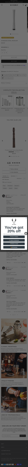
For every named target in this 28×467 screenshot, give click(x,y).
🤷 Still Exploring (14, 247)
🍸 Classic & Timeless (14, 236)
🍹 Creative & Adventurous (14, 240)
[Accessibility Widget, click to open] (25, 233)
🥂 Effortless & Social (14, 243)
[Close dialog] (26, 218)
